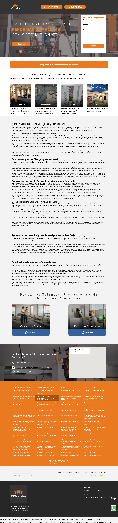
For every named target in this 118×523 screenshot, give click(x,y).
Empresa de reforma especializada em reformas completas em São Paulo (45, 398)
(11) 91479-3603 (33, 363)
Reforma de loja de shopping (46, 452)
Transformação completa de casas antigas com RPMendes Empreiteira (95, 429)
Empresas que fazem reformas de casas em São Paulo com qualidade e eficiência (47, 423)
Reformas (64, 387)
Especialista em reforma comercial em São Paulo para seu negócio (94, 423)
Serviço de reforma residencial (22, 390)
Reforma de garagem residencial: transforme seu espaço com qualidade (71, 447)
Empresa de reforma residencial (94, 403)
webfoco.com (103, 475)
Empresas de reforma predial (70, 415)
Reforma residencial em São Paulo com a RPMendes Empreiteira (71, 391)
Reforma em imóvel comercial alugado (93, 456)
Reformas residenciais (91, 387)
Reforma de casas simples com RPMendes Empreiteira (70, 434)
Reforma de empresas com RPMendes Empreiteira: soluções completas (71, 441)
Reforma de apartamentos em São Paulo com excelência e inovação (24, 415)
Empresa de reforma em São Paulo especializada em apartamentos (46, 410)
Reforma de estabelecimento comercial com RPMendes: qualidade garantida (93, 441)
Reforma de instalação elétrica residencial (93, 446)
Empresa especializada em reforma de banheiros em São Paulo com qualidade (70, 410)
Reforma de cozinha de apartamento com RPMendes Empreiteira (22, 441)
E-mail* (85, 29)
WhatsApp (21, 44)
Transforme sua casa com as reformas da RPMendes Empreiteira (22, 435)
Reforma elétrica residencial (69, 455)
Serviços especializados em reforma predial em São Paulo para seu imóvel (70, 404)
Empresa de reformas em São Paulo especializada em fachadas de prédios (94, 416)
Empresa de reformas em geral (23, 409)
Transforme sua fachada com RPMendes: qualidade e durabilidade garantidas (22, 447)
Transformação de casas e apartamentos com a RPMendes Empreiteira (47, 435)
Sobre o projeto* (88, 34)
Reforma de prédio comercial (22, 455)
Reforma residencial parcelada (46, 387)
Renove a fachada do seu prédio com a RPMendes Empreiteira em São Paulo (47, 404)
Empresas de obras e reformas (46, 415)
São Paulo (16, 472)
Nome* (85, 19)
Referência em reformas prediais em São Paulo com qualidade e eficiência (23, 423)
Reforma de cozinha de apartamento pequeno (44, 440)
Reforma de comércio (91, 433)
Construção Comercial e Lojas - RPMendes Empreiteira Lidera (94, 391)
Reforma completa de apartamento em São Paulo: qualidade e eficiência (22, 429)
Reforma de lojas (66, 452)
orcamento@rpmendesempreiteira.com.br (34, 367)
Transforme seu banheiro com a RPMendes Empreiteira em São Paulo (94, 398)
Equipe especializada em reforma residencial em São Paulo (71, 422)
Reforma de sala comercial (45, 455)
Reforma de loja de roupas (21, 452)
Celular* (85, 24)
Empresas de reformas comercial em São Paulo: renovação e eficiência (71, 398)
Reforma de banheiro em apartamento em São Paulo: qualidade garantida (69, 429)
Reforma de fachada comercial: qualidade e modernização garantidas (47, 447)
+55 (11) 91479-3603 (24, 371)
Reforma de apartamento (45, 427)
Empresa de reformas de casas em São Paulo (23, 403)
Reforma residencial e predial (22, 387)
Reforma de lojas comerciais (93, 452)
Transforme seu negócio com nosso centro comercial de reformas (46, 392)
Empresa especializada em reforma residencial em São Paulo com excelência (94, 410)
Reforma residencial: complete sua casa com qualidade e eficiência (58, 461)
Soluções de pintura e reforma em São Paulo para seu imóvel (24, 397)
